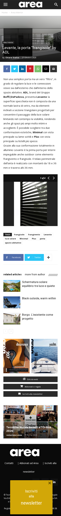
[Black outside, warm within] (11, 302)
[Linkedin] (54, 482)
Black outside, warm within (39, 298)
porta (42, 238)
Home (5, 12)
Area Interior (17, 12)
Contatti (9, 463)
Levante (48, 234)
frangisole (19, 234)
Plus (34, 238)
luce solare (10, 238)
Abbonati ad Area (28, 463)
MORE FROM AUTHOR (35, 274)
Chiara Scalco (12, 57)
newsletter (31, 503)
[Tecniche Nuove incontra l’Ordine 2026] (30, 422)
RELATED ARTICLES (12, 274)
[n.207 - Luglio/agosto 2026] (16, 357)
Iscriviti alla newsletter (32, 394)
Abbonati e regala (32, 386)
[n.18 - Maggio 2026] (44, 357)
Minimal (24, 238)
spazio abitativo (13, 242)
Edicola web (32, 379)
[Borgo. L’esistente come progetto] (11, 319)
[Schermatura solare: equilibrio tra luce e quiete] (11, 286)
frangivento (34, 234)
